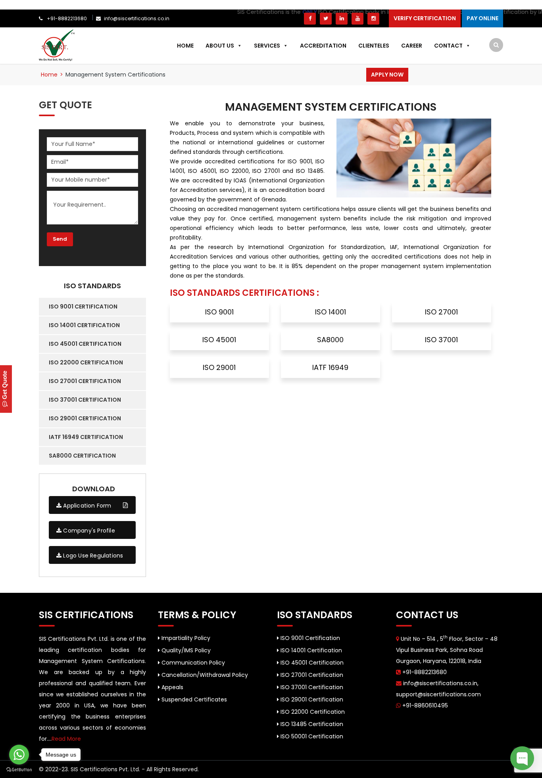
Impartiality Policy (185, 638)
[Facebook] (310, 19)
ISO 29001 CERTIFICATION (85, 418)
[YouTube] (357, 19)
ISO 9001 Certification (309, 638)
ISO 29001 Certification (311, 699)
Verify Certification (425, 18)
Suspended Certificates (193, 699)
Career (411, 46)
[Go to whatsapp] (19, 755)
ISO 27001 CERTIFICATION (85, 381)
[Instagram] (373, 19)
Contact (448, 46)
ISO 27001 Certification (311, 675)
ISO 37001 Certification (311, 687)
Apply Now (387, 75)
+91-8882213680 (66, 18)
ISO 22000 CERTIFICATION (86, 362)
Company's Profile (88, 531)
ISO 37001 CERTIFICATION (85, 400)
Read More (66, 739)
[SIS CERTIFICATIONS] (57, 45)
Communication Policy (192, 663)
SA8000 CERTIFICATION (82, 456)
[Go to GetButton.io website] (19, 769)
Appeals (171, 687)
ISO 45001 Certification (311, 663)
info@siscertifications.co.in (136, 18)
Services (267, 46)
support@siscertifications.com (438, 694)
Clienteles (373, 46)
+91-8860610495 (424, 705)
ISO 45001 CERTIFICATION (85, 344)
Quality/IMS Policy (185, 650)
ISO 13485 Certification (311, 724)
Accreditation (323, 46)
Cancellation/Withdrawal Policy (204, 675)
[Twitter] (326, 19)
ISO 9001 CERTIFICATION (83, 306)
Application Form (86, 506)
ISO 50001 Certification (311, 736)
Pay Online (482, 18)
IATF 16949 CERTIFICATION (86, 437)
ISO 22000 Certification (312, 712)
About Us (220, 46)
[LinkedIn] (342, 19)
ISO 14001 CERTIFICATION (84, 325)
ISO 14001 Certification (310, 650)
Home (185, 46)
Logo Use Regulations (92, 556)
